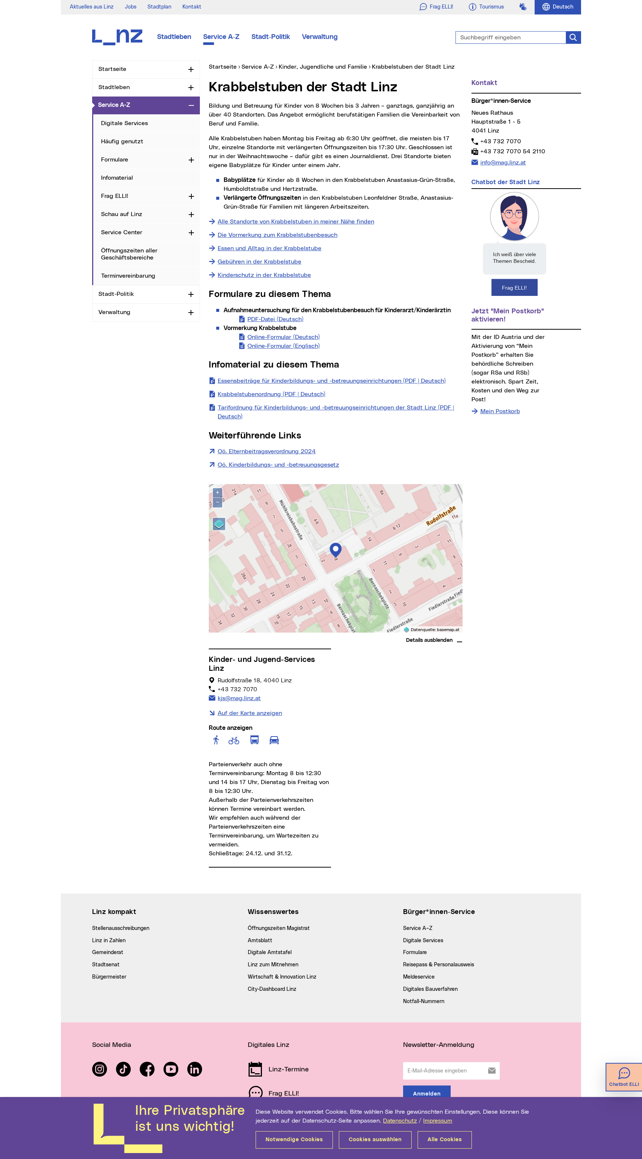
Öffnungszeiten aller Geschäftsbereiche (129, 254)
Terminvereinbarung (128, 276)
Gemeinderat (107, 952)
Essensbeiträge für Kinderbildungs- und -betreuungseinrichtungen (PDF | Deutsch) (332, 381)
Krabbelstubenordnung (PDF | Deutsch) (271, 394)
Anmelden (427, 1094)
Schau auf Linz (121, 214)
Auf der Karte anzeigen (250, 713)
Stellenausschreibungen (120, 928)
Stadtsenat (106, 964)
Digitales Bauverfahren (430, 989)
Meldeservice (419, 977)
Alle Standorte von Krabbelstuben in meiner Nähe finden (296, 222)
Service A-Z (221, 37)
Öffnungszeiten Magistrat (279, 928)
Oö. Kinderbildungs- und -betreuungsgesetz (278, 465)
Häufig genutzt (122, 141)
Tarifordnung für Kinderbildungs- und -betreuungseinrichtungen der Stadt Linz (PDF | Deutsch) (336, 412)
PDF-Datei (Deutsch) (275, 319)
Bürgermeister (109, 977)
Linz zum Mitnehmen (273, 964)
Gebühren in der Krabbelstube (259, 262)
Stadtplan (159, 7)
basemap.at (448, 630)
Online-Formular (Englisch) (283, 346)
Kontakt (191, 7)
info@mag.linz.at (503, 162)
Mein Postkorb (500, 411)
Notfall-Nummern (423, 1001)
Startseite (112, 69)
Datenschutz (400, 1121)
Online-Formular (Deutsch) (283, 337)
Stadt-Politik (271, 37)
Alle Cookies (445, 1139)
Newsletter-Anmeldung (438, 1045)
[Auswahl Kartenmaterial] (219, 524)
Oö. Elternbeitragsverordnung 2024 (267, 451)
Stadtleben (174, 37)
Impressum (437, 1121)
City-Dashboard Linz (272, 989)
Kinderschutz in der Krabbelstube (264, 275)
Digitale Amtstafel (270, 952)
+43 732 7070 (500, 141)
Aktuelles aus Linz (92, 7)
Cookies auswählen (375, 1139)
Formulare (114, 160)
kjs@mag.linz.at (239, 698)
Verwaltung (320, 37)
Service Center (121, 232)
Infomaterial (117, 178)
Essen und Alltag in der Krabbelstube (269, 248)
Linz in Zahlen (109, 940)
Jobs (130, 7)
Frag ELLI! (114, 196)
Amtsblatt (260, 940)
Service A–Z (417, 928)
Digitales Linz (268, 1045)
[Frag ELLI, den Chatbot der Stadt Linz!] (514, 244)
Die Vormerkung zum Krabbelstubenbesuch (277, 235)
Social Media (111, 1045)
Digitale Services (124, 123)
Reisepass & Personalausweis (438, 964)
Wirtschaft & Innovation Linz (282, 977)
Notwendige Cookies (294, 1139)
